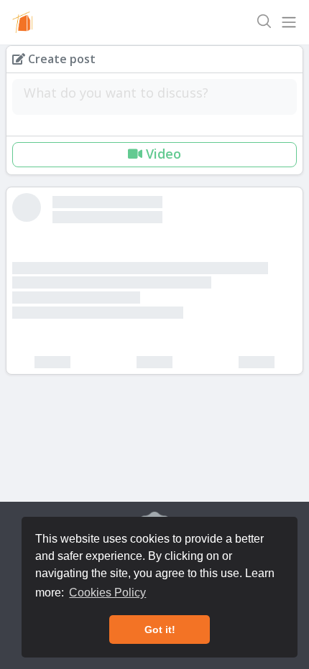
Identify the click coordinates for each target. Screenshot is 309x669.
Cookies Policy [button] (107, 592)
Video (161, 153)
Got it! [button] (159, 629)
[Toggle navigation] (289, 22)
